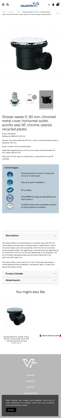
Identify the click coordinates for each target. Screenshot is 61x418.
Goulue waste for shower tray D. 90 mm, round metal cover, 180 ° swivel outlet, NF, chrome (16, 339)
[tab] (30, 236)
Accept (11, 410)
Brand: (4, 134)
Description (12, 235)
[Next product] (58, 13)
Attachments (13, 280)
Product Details (14, 273)
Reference (6, 136)
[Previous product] (57, 13)
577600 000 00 (16, 343)
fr (49, 5)
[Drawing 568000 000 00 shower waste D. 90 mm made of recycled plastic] (30, 99)
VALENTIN (11, 134)
